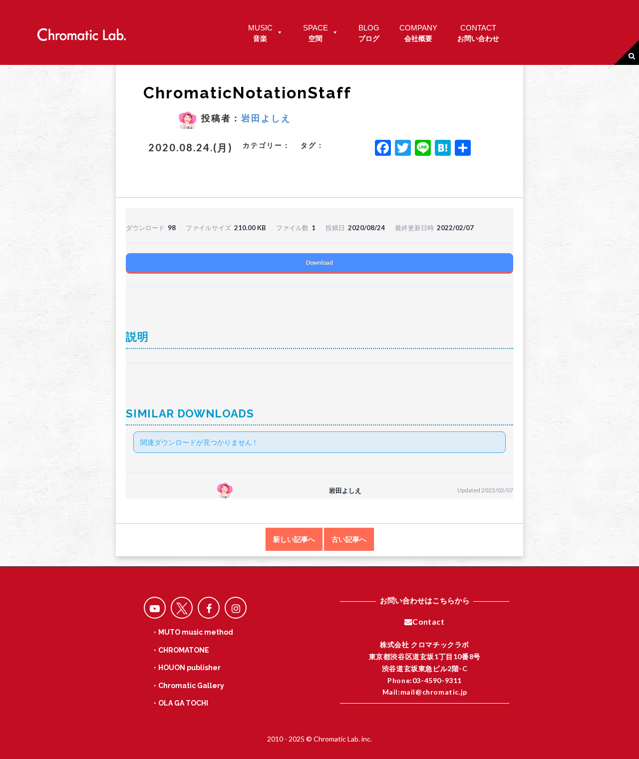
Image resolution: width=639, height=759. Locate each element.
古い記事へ (348, 539)
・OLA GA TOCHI (179, 703)
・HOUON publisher (186, 668)
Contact (428, 621)
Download (319, 262)
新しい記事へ (294, 539)
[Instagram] (236, 608)
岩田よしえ (266, 117)
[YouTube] (155, 608)
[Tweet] (182, 608)
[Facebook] (383, 149)
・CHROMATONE (180, 650)
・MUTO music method (192, 632)
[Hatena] (443, 149)
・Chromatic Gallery (187, 686)
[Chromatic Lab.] (81, 31)
